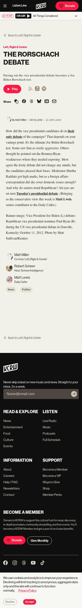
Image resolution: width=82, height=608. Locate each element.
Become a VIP (52, 476)
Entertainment (13, 427)
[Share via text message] (47, 101)
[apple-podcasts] (37, 90)
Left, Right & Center (15, 47)
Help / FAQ (10, 482)
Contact (9, 494)
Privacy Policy (27, 590)
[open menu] (6, 6)
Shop (46, 488)
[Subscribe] (74, 394)
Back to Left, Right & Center (24, 35)
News (11, 289)
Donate (70, 6)
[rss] (30, 90)
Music (47, 427)
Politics (26, 289)
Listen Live (20, 5)
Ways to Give (51, 482)
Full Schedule (51, 440)
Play (15, 89)
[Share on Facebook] (24, 101)
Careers (8, 476)
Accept (29, 602)
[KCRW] (10, 371)
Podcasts (49, 433)
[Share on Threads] (31, 101)
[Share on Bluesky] (39, 101)
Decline (10, 602)
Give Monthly (39, 541)
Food (6, 433)
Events (8, 446)
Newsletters (11, 488)
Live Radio (49, 421)
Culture (8, 440)
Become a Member (55, 469)
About (7, 469)
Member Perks (52, 494)
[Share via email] (54, 102)
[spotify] (43, 90)
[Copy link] (16, 101)
